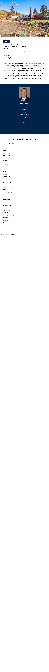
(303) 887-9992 (24, 114)
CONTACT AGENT (24, 128)
